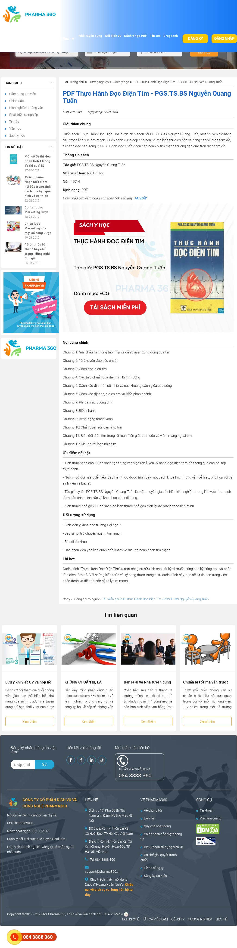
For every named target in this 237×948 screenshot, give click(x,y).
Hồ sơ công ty (154, 868)
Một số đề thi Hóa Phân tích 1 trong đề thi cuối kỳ (38, 161)
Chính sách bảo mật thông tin (161, 836)
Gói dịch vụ (113, 36)
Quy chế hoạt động (157, 826)
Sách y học (17, 135)
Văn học (15, 128)
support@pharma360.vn (102, 871)
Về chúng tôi (153, 810)
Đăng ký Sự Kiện (155, 876)
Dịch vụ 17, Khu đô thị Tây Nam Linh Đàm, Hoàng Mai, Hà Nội (111, 815)
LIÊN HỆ (221, 919)
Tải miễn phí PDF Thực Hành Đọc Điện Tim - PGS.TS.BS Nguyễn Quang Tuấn (155, 599)
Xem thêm (29, 721)
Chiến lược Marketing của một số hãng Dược (38, 228)
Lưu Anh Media (112, 914)
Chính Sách (17, 101)
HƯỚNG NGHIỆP (200, 919)
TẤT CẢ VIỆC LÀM (155, 919)
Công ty (47, 847)
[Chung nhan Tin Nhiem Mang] (209, 841)
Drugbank (170, 36)
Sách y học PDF (135, 36)
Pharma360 (56, 914)
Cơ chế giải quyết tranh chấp (158, 857)
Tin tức (155, 36)
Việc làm (61, 38)
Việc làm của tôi (211, 818)
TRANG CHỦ (130, 919)
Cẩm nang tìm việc (22, 94)
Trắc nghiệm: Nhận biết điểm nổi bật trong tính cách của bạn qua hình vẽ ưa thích (38, 187)
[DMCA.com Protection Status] (209, 829)
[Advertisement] (84, 936)
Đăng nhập (224, 38)
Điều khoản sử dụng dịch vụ (163, 847)
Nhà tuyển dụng (90, 36)
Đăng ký (195, 38)
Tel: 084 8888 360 (102, 859)
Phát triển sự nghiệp (23, 115)
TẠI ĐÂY (140, 198)
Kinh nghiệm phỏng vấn (26, 108)
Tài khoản (207, 810)
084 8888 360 (135, 775)
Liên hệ (149, 818)
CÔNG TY (177, 919)
